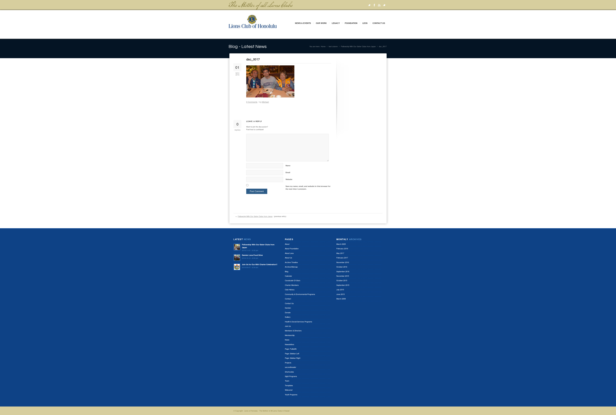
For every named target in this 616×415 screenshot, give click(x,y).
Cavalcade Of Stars (292, 280)
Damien (288, 307)
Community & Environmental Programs (300, 294)
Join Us (288, 326)
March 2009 (341, 298)
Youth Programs (291, 394)
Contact (288, 298)
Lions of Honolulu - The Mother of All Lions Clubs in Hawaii (266, 410)
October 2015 (341, 280)
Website (289, 179)
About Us (288, 257)
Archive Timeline (291, 262)
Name (288, 165)
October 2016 (341, 266)
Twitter (369, 5)
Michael (265, 102)
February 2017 (342, 257)
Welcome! (289, 390)
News (287, 339)
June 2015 (340, 294)
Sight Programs (291, 376)
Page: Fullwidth (291, 349)
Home (323, 46)
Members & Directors (293, 330)
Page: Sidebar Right (292, 358)
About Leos (289, 253)
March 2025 (341, 244)
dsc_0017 (253, 59)
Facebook (374, 5)
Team (287, 380)
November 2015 (342, 276)
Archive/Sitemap (291, 266)
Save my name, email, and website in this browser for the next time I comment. (308, 187)
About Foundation (292, 248)
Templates (289, 385)
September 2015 (342, 285)
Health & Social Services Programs (298, 321)
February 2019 (342, 248)
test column (333, 46)
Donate (288, 312)
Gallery (288, 317)
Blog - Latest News (248, 46)
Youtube (379, 5)
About (287, 244)
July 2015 (340, 289)
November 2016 (342, 262)
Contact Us (378, 23)
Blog (286, 271)
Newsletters (289, 344)
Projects (288, 362)
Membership (290, 335)
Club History (290, 289)
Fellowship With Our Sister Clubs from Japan (358, 46)
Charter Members (292, 285)
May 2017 (340, 253)
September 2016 (342, 271)
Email (288, 172)
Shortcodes (289, 371)
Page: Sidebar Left (292, 353)
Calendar (288, 276)
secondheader (290, 367)
